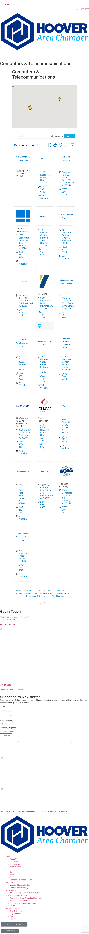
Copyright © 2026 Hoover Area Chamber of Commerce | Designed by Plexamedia (33, 811)
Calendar (13, 872)
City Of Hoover (16, 911)
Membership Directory (19, 887)
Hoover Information (13, 908)
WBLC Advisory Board (19, 901)
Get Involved (10, 890)
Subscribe (6, 736)
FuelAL (12, 906)
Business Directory (24, 590)
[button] (30, 109)
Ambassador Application (20, 895)
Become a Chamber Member (11, 690)
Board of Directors (17, 864)
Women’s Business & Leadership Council (26, 898)
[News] (39, 326)
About (7, 856)
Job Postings (57, 593)
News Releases (40, 590)
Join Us (5, 685)
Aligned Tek (43, 294)
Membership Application (20, 885)
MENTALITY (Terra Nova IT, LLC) (22, 173)
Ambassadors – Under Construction (24, 893)
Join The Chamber (56, 596)
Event (7, 869)
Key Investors (15, 867)
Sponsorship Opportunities (21, 880)
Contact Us (68, 593)
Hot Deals (67, 590)
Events (12, 874)
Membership (10, 882)
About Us (13, 859)
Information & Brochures (36, 596)
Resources (14, 919)
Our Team (14, 861)
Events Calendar (55, 590)
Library (13, 916)
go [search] (71, 136)
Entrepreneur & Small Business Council (25, 903)
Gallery (13, 877)
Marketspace (45, 593)
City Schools (15, 914)
